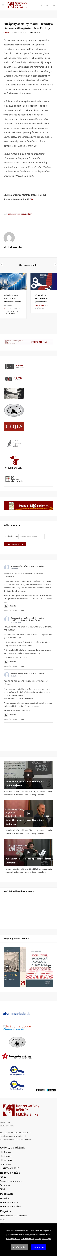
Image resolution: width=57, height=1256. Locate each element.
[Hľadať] (54, 5)
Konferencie (5, 1164)
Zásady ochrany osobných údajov (36, 1238)
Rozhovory (5, 1185)
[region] (28, 967)
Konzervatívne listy (9, 1202)
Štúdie (6, 32)
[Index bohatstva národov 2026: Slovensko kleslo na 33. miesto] (13, 281)
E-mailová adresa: (11, 536)
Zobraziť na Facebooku (11, 610)
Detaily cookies (13, 1238)
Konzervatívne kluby (9, 1167)
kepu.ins (15, 658)
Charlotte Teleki (13, 311)
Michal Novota (34, 32)
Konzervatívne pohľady (10, 1206)
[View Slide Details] (39, 967)
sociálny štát (26, 214)
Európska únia (14, 214)
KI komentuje (6, 1160)
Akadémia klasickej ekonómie (13, 1215)
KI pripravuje (6, 1156)
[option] (13, 296)
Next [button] (50, 967)
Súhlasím (39, 1247)
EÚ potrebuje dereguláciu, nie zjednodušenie (41, 298)
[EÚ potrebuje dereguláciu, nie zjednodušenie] (43, 281)
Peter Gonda (10, 314)
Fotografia (12, 606)
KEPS (2, 1219)
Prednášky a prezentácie (11, 1181)
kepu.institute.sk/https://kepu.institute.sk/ (19, 698)
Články (3, 1177)
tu (32, 199)
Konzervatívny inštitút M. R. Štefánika (27, 566)
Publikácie (4, 1198)
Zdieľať (23, 610)
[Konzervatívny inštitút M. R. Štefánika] (17, 8)
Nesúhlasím (19, 1247)
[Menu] (3, 5)
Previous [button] (7, 967)
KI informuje (39, 305)
